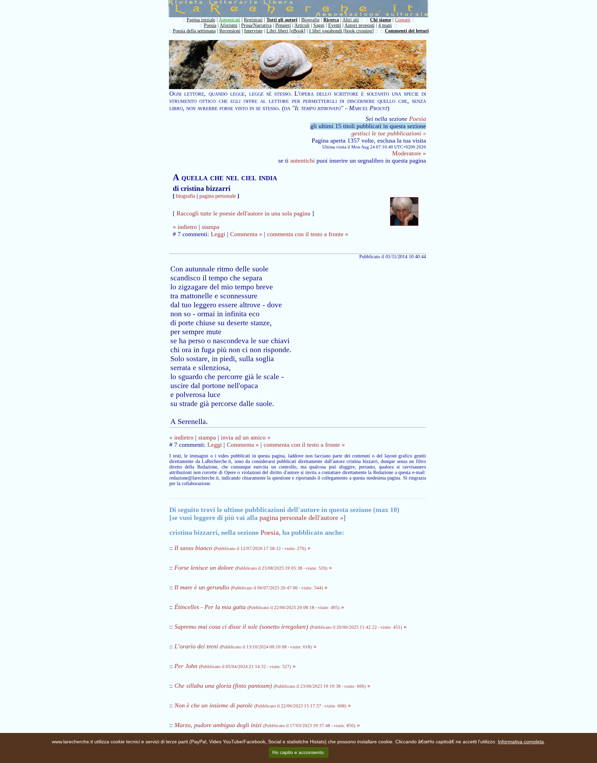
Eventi (334, 25)
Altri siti (350, 19)
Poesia (210, 25)
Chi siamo (380, 19)
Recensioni (229, 30)
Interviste (253, 30)
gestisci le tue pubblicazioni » (388, 133)
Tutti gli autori (281, 19)
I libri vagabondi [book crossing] (341, 30)
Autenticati (229, 19)
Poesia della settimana (194, 30)
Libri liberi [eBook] (285, 30)
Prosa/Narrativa (256, 25)
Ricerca (331, 19)
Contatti (402, 19)
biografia (185, 196)
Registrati (253, 19)
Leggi (218, 234)
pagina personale (217, 196)
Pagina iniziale (201, 19)
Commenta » (246, 234)
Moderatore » (409, 153)
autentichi (302, 160)
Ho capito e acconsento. (298, 752)
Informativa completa (521, 741)
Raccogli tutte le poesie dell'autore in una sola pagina (243, 213)
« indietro (185, 226)
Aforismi (228, 25)
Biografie (310, 19)
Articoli (302, 25)
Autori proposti (359, 25)
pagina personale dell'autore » (301, 517)
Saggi (318, 25)
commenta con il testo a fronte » (307, 234)
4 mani (385, 25)
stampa (210, 226)
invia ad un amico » (246, 437)
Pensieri (283, 25)
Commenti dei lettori (407, 30)
